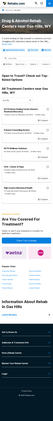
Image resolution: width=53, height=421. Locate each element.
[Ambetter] (40, 253)
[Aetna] (14, 253)
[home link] (3, 10)
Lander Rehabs (34, 288)
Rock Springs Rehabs (10, 275)
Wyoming (9, 10)
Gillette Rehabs (34, 279)
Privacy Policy (26, 391)
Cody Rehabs (7, 284)
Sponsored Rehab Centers (15, 50)
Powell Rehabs (7, 288)
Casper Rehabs (7, 279)
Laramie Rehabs (35, 275)
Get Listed (34, 50)
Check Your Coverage (26, 240)
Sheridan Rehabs (35, 271)
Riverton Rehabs (35, 284)
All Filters (9, 64)
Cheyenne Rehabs (8, 271)
